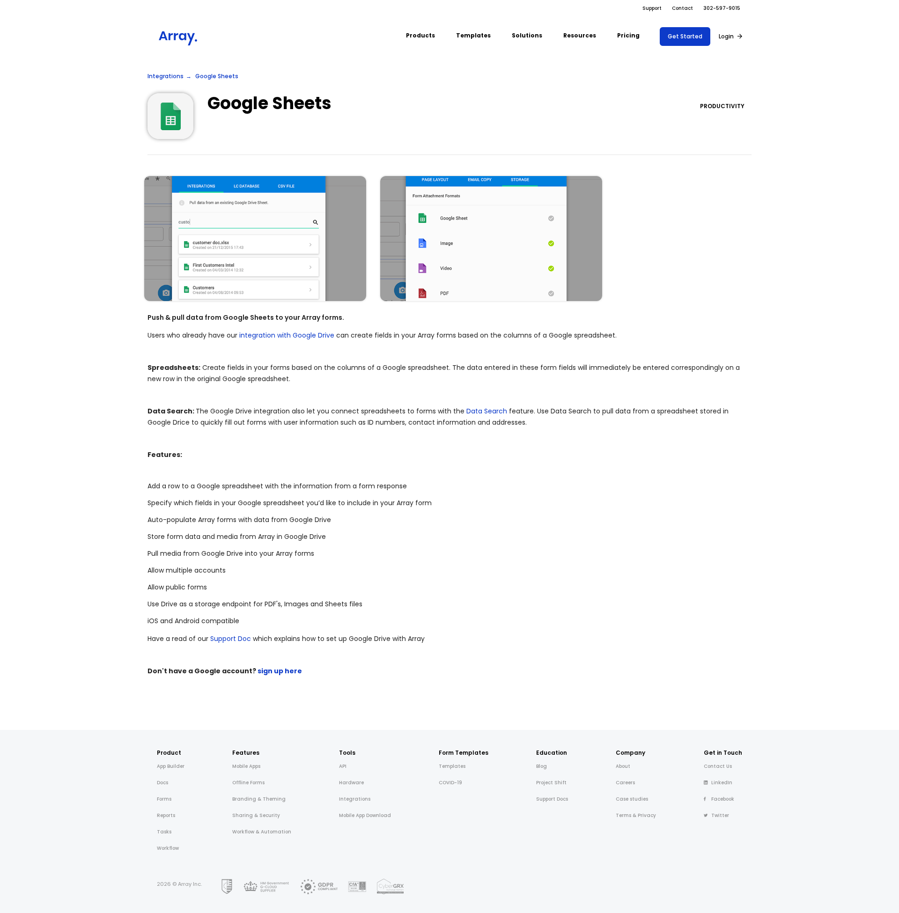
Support (652, 8)
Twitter (720, 815)
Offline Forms (248, 782)
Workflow (168, 848)
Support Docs (552, 799)
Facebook (722, 799)
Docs (162, 782)
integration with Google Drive (286, 335)
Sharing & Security (256, 815)
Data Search (486, 411)
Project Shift (551, 782)
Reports (166, 815)
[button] (420, 36)
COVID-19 (450, 782)
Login (726, 36)
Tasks (164, 831)
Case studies (632, 799)
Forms (164, 799)
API (342, 766)
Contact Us (718, 766)
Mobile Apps (246, 766)
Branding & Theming (259, 799)
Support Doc (230, 638)
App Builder (170, 766)
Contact (682, 8)
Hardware (351, 782)
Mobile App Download (365, 815)
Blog (541, 766)
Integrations (165, 76)
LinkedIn (721, 782)
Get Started (685, 36)
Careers (625, 782)
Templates (452, 766)
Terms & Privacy (636, 815)
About (623, 766)
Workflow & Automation (261, 831)
